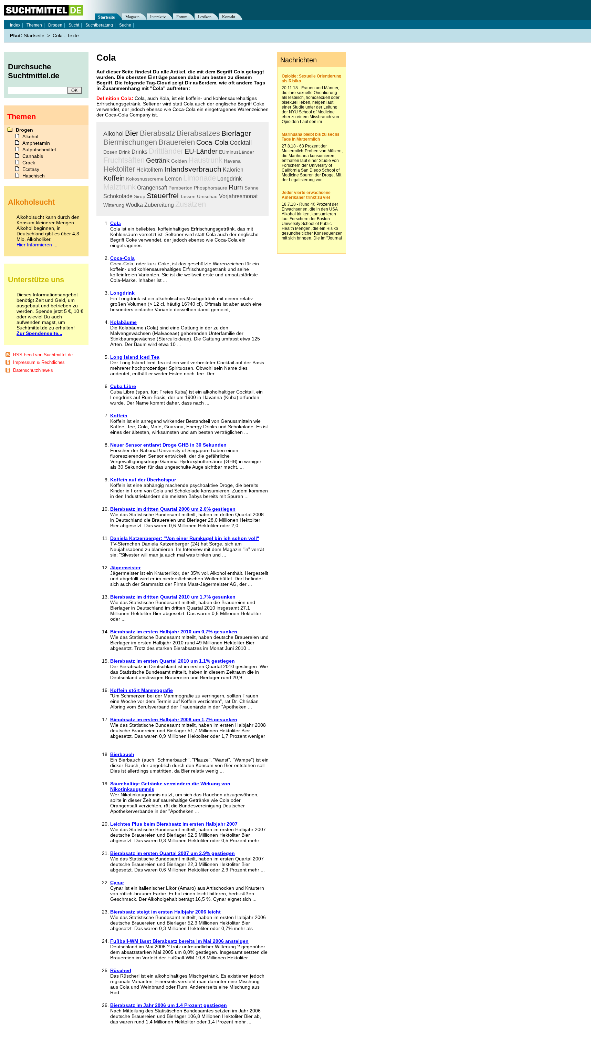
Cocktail (241, 142)
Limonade (199, 178)
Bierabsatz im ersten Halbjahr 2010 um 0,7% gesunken (173, 631)
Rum (236, 187)
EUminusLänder (236, 152)
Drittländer (166, 151)
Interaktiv (158, 16)
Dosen (110, 152)
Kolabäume (123, 322)
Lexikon (204, 16)
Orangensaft (152, 188)
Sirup (139, 196)
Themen (34, 25)
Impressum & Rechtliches (39, 362)
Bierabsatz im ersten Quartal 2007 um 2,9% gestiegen (172, 853)
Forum (181, 16)
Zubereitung (159, 205)
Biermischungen (130, 142)
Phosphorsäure (210, 188)
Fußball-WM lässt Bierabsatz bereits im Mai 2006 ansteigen (179, 941)
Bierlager (236, 133)
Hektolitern (149, 170)
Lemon (173, 179)
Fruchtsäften (124, 160)
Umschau (207, 196)
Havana (232, 161)
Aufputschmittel (39, 149)
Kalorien (233, 170)
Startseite (106, 17)
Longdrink (229, 179)
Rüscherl (120, 970)
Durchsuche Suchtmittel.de (33, 71)
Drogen (55, 25)
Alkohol (113, 133)
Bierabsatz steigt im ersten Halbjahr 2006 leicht (165, 912)
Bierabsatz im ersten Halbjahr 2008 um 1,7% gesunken (173, 719)
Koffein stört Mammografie (141, 690)
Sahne (251, 188)
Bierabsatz (157, 133)
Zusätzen (190, 204)
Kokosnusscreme (145, 179)
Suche (125, 25)
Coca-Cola (212, 142)
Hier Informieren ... (37, 244)
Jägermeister (125, 567)
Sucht (74, 25)
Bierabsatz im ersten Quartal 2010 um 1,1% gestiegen (172, 661)
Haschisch (33, 175)
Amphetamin (36, 143)
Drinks (139, 152)
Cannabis (32, 156)
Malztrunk (119, 187)
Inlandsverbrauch (192, 169)
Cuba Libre (123, 386)
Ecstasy (30, 169)
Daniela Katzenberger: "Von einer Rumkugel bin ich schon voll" (184, 538)
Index (15, 25)
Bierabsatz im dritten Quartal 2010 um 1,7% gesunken (173, 597)
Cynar (117, 882)
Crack (28, 162)
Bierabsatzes (198, 133)
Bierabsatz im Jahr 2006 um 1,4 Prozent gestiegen (168, 1005)
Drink (124, 152)
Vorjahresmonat (238, 196)
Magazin (132, 16)
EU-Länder (201, 151)
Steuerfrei (163, 196)
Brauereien (176, 142)
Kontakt (228, 16)
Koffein (114, 178)
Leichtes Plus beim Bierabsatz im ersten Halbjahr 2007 (174, 824)
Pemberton (180, 188)
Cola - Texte (66, 35)
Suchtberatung (99, 25)
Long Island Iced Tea (134, 357)
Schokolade (118, 196)
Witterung (113, 205)
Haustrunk (205, 160)
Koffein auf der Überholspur (143, 479)
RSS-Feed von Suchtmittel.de (43, 354)
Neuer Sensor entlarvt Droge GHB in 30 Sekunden (168, 445)
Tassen (188, 196)
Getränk (158, 160)
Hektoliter (119, 169)
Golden (179, 161)
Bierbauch (122, 754)
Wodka (134, 205)
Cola (115, 223)
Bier (131, 133)
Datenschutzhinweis (33, 370)
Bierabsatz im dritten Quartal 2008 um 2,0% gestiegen (173, 509)
